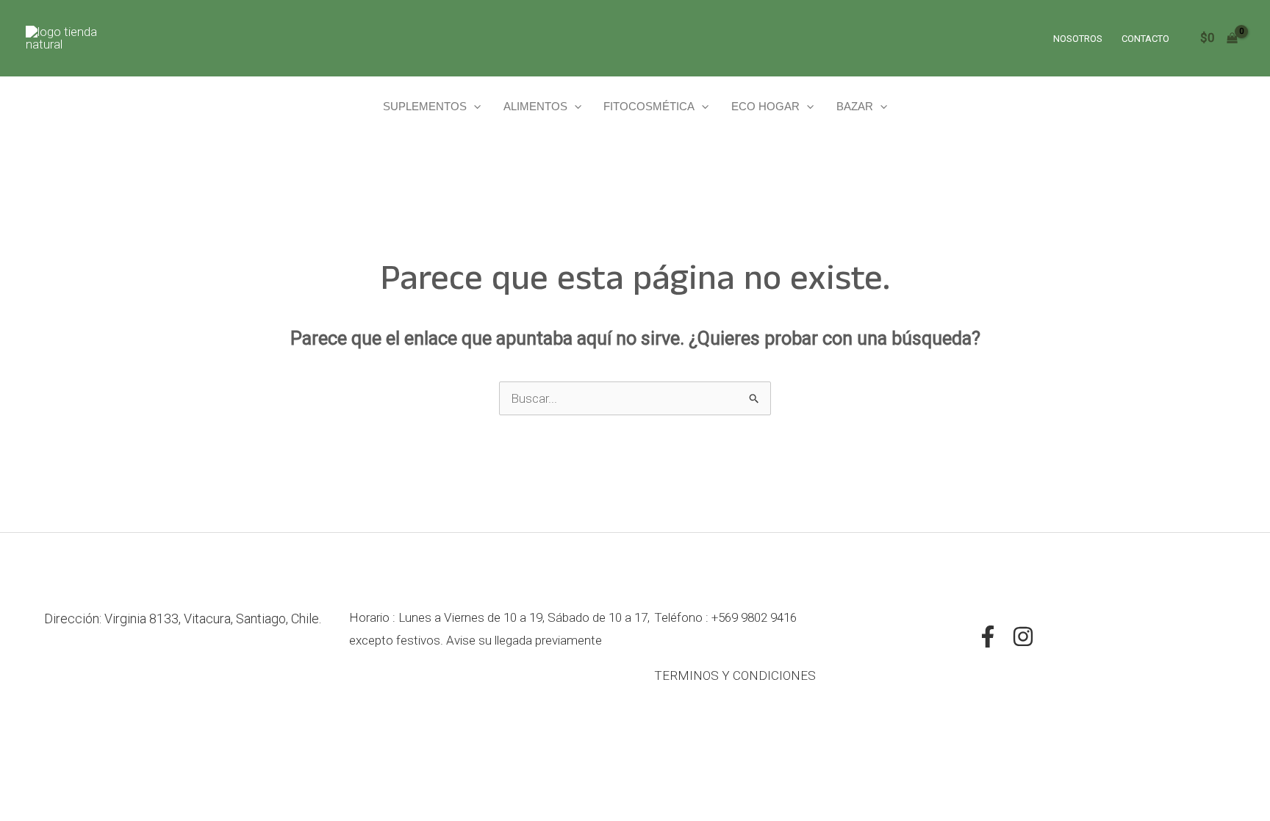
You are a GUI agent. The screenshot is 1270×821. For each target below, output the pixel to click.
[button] (474, 106)
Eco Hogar (765, 106)
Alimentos (535, 106)
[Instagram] (1023, 636)
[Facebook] (988, 636)
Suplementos (425, 106)
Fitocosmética (649, 106)
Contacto (1145, 38)
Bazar (854, 106)
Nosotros (1077, 38)
